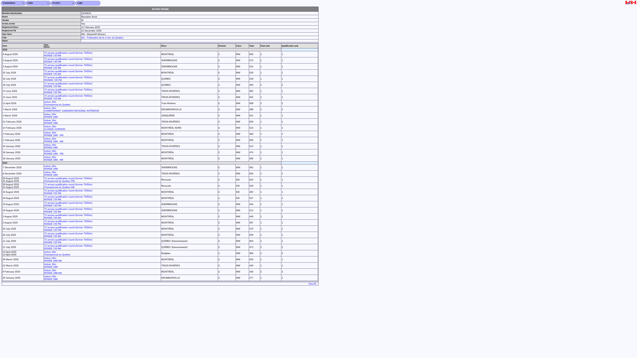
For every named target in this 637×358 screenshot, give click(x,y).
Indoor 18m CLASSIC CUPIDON (54, 127)
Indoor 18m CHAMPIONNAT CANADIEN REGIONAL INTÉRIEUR (71, 109)
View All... (313, 284)
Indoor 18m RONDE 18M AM (53, 259)
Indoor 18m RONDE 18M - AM (53, 140)
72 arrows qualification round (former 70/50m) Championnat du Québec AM (68, 185)
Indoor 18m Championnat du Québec (57, 103)
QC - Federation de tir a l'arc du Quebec (102, 37)
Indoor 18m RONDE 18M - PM (53, 134)
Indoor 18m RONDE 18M (51, 115)
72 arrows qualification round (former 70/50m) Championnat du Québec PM (68, 179)
